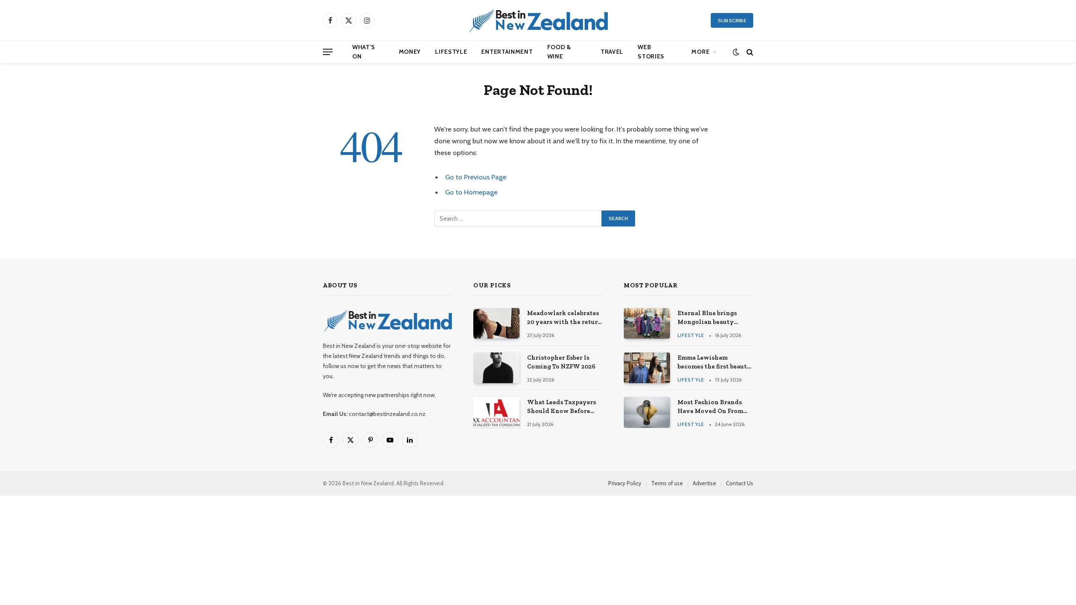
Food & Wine (559, 51)
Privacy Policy (624, 483)
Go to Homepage (471, 192)
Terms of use (667, 483)
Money (410, 51)
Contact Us (739, 483)
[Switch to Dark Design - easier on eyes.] (736, 51)
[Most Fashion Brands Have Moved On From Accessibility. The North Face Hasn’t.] (647, 412)
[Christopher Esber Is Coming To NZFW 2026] (496, 367)
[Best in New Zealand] (538, 20)
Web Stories (651, 51)
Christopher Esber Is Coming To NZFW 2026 (561, 362)
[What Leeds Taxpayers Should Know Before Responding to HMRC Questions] (496, 412)
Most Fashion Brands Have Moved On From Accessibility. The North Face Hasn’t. (715, 407)
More (700, 51)
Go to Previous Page (475, 177)
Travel (612, 51)
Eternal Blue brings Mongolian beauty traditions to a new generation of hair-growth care (707, 318)
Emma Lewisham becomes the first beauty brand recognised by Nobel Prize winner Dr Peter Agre (714, 362)
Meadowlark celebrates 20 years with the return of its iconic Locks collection (564, 318)
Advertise (704, 483)
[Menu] (327, 51)
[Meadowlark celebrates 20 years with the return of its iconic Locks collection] (496, 323)
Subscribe (732, 20)
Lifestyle (451, 51)
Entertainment (507, 51)
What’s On (363, 51)
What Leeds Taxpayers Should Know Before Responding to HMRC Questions (561, 407)
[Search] (749, 51)
